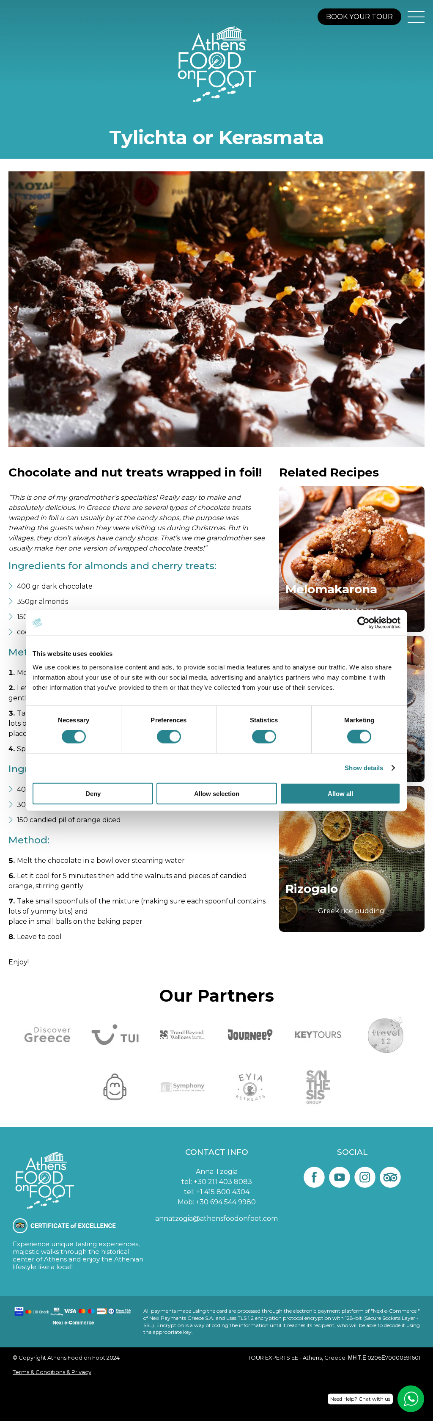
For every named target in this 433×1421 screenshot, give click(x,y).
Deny (93, 793)
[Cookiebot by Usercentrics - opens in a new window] (363, 623)
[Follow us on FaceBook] (314, 1177)
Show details (364, 767)
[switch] (169, 737)
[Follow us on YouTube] (339, 1177)
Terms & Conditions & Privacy (52, 1372)
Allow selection (216, 793)
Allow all (340, 793)
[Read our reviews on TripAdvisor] (390, 1177)
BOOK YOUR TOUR (359, 17)
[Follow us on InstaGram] (365, 1177)
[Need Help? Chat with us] (411, 1399)
